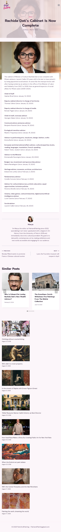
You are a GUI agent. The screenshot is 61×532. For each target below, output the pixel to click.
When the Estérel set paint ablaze (13, 462)
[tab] (27, 311)
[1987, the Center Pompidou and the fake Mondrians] (30, 476)
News (30, 17)
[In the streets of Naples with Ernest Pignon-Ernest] (30, 378)
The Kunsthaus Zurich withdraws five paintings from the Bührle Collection (45, 298)
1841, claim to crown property (12, 364)
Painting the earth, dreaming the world (15, 511)
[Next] (56, 291)
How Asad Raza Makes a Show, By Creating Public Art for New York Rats (26, 438)
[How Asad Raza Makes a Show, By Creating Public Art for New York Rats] (30, 427)
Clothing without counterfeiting (13, 339)
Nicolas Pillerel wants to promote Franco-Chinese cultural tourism (13, 253)
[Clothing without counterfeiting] (30, 329)
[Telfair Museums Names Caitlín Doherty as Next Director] (30, 402)
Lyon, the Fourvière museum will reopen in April (48, 253)
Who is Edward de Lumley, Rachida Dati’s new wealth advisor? (15, 296)
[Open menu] (59, 5)
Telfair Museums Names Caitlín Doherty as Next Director (21, 413)
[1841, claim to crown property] (30, 353)
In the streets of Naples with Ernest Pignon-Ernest (19, 388)
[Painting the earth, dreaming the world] (30, 501)
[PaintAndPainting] (6, 5)
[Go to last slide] (4, 291)
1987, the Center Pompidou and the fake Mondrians (20, 487)
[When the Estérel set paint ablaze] (30, 452)
